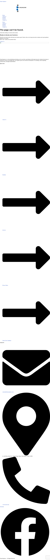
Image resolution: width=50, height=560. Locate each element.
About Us (4, 16)
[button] (25, 5)
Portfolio (4, 17)
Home (3, 15)
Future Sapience (3, 1)
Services (4, 18)
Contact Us (4, 20)
